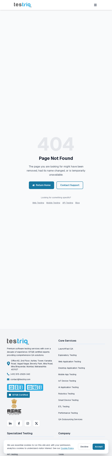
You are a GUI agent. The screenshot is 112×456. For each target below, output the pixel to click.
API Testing (67, 202)
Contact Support (69, 185)
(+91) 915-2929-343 (20, 374)
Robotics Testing (66, 393)
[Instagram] (27, 423)
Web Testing (38, 202)
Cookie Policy (67, 448)
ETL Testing (63, 406)
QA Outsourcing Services (70, 419)
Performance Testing (68, 413)
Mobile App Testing (67, 374)
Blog (77, 202)
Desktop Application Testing (71, 368)
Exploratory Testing (67, 355)
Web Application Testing (69, 361)
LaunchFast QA (65, 348)
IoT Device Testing (67, 381)
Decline (84, 446)
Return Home (43, 185)
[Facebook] (19, 423)
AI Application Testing (68, 387)
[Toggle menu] (95, 5)
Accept (99, 446)
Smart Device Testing (68, 400)
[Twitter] (36, 423)
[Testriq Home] (23, 5)
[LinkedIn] (10, 423)
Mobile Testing (53, 202)
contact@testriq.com (20, 379)
